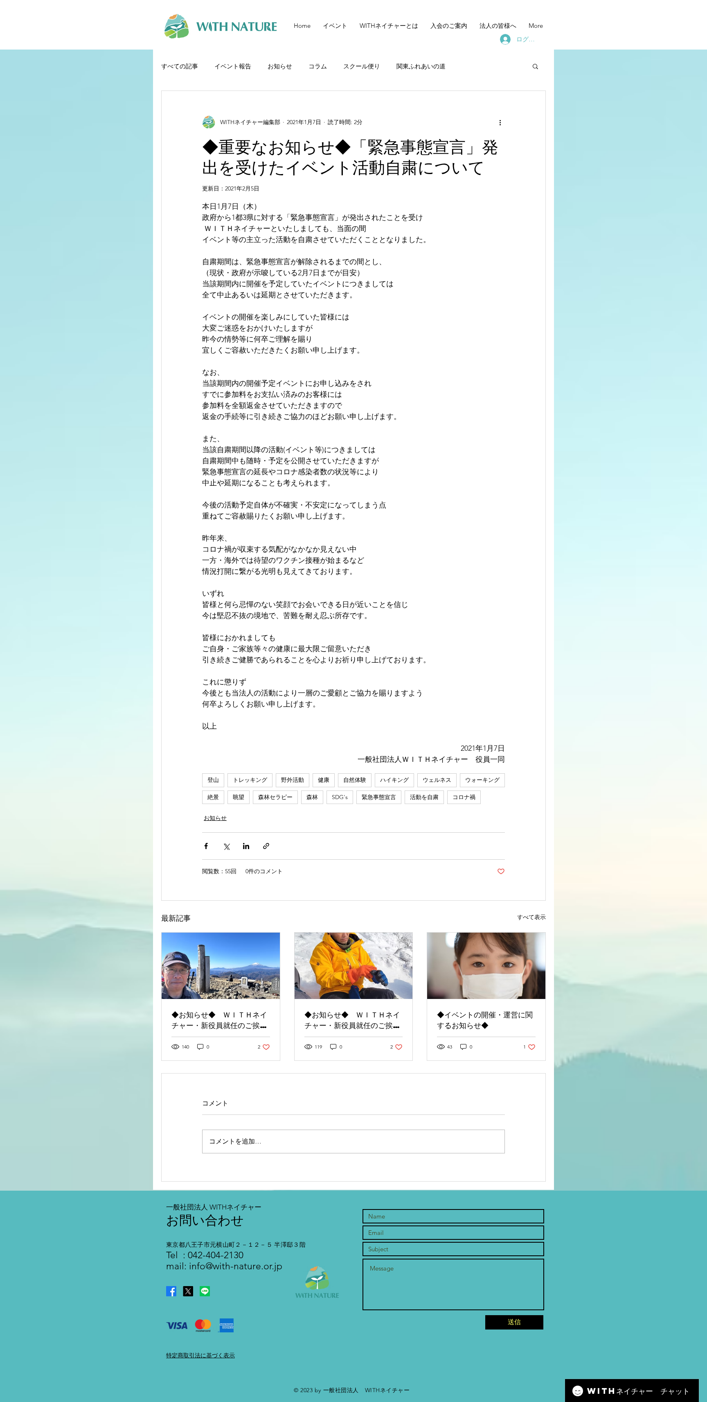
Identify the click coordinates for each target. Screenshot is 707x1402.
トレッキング (250, 780)
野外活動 (292, 780)
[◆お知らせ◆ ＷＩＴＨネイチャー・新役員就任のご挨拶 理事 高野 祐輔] (221, 966)
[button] (535, 66)
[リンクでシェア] (266, 846)
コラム (317, 66)
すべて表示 (531, 917)
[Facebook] (171, 1291)
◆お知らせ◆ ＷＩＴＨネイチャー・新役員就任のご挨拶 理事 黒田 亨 (353, 1020)
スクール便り (361, 66)
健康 (323, 780)
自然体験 (354, 780)
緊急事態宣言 (379, 797)
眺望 (238, 797)
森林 (312, 797)
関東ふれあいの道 (421, 66)
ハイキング (394, 780)
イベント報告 (232, 66)
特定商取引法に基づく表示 (200, 1355)
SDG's (340, 797)
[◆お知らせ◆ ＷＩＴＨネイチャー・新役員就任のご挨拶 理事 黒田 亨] (354, 966)
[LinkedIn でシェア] (246, 846)
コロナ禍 (464, 797)
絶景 (213, 797)
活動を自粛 (424, 797)
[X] (188, 1291)
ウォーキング (482, 780)
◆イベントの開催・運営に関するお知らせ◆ (485, 1019)
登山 (213, 780)
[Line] (205, 1291)
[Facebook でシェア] (206, 846)
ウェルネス (437, 780)
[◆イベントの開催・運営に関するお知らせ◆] (486, 966)
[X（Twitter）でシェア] (226, 846)
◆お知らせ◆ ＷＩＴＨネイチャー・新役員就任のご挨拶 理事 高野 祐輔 (220, 1020)
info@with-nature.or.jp (235, 1266)
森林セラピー (275, 797)
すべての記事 (179, 66)
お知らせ (280, 66)
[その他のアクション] (500, 122)
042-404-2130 (214, 1255)
